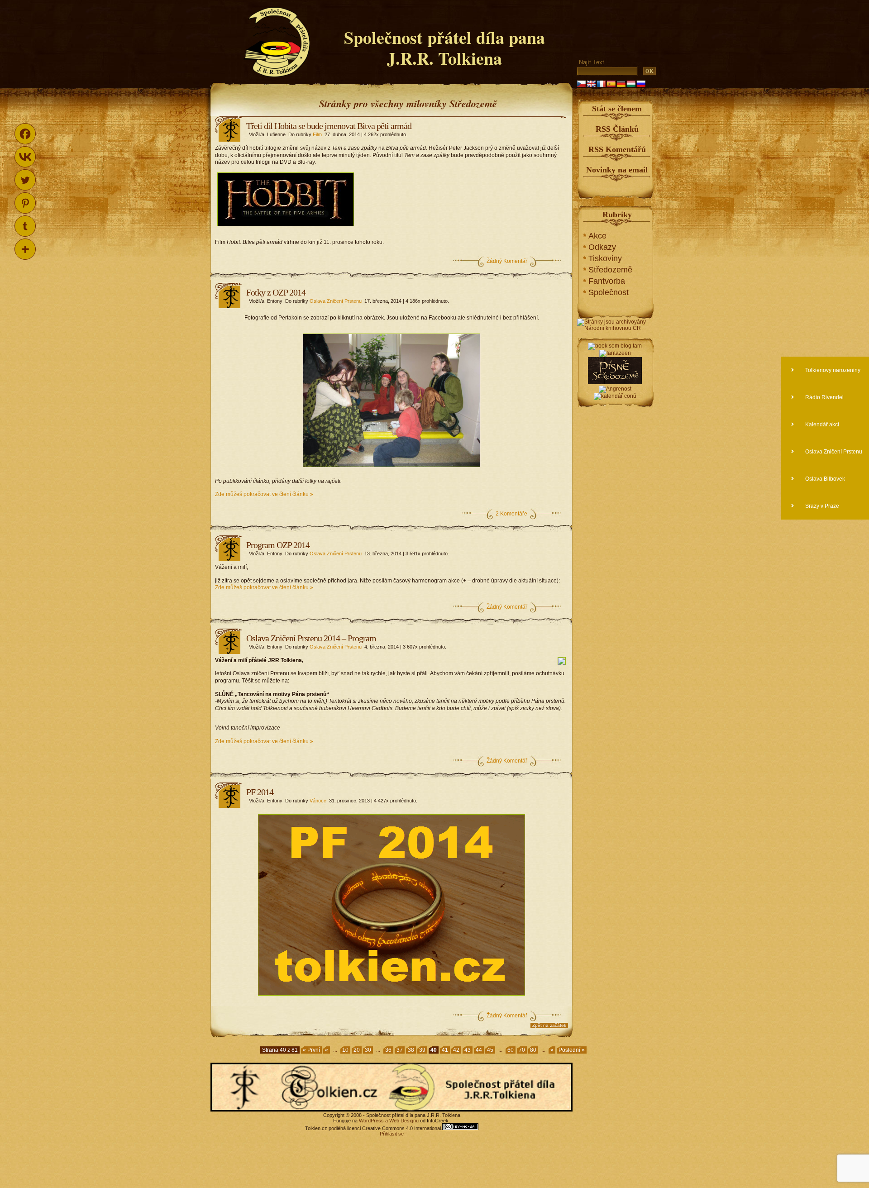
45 (490, 1050)
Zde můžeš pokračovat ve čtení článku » (264, 494)
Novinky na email (617, 169)
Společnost (608, 292)
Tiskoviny (605, 258)
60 (510, 1050)
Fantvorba (606, 281)
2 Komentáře (511, 514)
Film (317, 134)
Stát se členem (617, 108)
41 (445, 1050)
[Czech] (581, 83)
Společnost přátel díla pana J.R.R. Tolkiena (444, 48)
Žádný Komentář (507, 261)
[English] (591, 83)
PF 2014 (259, 792)
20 (356, 1050)
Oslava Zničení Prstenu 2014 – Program (311, 638)
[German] (620, 83)
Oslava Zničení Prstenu (336, 301)
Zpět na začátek (549, 1025)
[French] (601, 83)
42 (456, 1050)
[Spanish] (611, 83)
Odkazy (602, 247)
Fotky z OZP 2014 (276, 292)
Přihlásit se (392, 1133)
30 (368, 1050)
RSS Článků (617, 129)
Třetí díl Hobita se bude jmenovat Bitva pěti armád (328, 126)
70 (522, 1050)
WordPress (371, 1120)
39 (422, 1050)
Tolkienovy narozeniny (832, 370)
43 (467, 1050)
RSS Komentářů (617, 149)
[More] (25, 249)
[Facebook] (25, 133)
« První (311, 1050)
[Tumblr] (25, 226)
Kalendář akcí (821, 424)
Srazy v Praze (821, 506)
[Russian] (640, 83)
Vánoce (318, 800)
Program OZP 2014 (278, 545)
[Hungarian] (630, 83)
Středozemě (610, 269)
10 (345, 1050)
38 (411, 1050)
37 (399, 1050)
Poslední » (572, 1050)
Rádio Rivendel (824, 397)
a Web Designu (401, 1120)
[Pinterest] (25, 203)
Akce (597, 235)
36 (388, 1050)
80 (533, 1050)
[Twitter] (25, 180)
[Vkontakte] (25, 156)
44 (479, 1050)
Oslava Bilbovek (824, 479)
